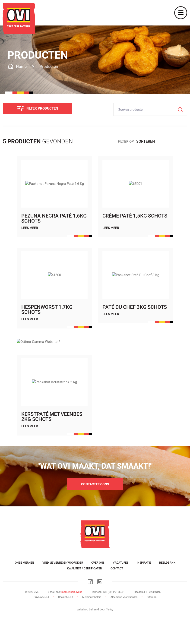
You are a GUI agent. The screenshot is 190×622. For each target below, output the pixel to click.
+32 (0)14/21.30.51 (114, 592)
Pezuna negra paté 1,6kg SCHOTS (54, 218)
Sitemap (151, 597)
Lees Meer (29, 228)
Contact (117, 568)
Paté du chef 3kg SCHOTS (134, 307)
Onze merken (24, 562)
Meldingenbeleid (91, 597)
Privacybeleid (41, 597)
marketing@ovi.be (71, 592)
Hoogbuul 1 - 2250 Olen (147, 592)
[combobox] (161, 141)
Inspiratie (144, 562)
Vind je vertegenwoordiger (62, 562)
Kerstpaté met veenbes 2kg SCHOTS (51, 416)
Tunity (109, 609)
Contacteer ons (95, 484)
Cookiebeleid (65, 597)
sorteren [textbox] (145, 141)
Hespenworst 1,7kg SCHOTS (47, 309)
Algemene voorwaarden (124, 597)
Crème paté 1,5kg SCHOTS (134, 216)
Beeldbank (167, 562)
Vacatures (120, 562)
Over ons (97, 562)
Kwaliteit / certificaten (84, 568)
